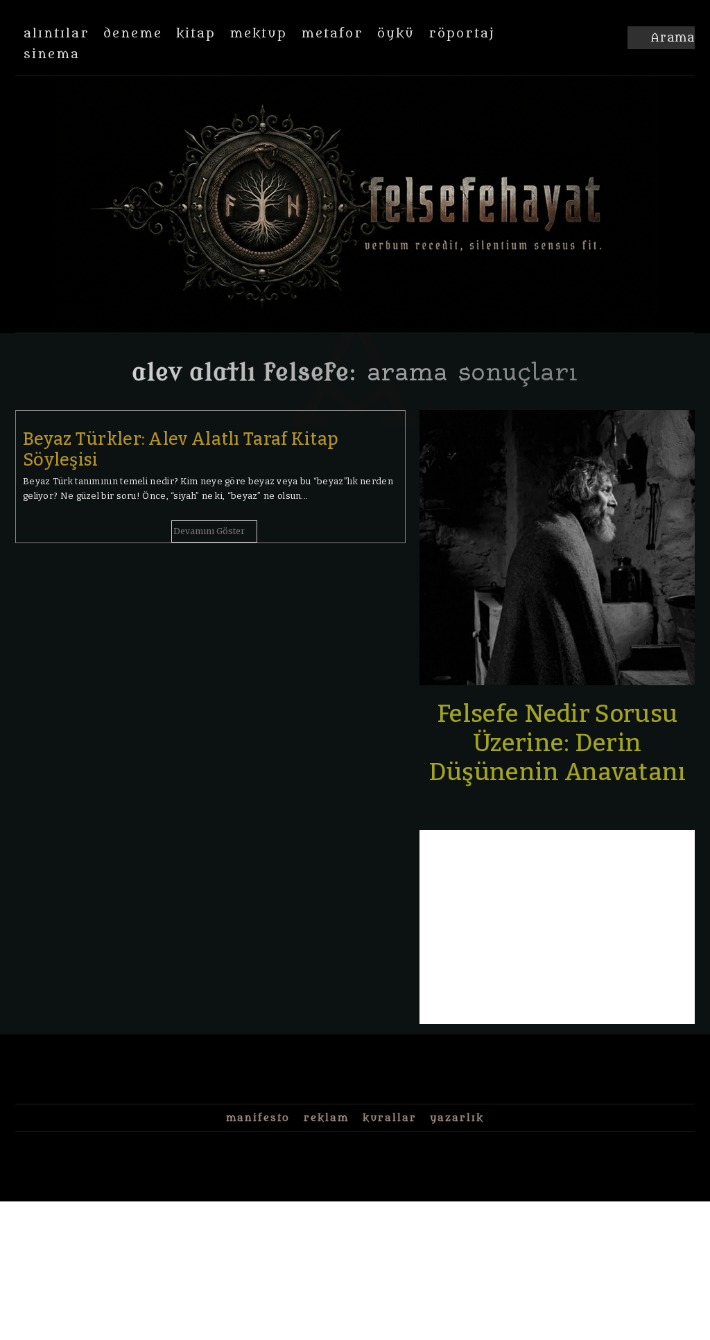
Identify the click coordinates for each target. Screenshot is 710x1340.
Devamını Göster (209, 531)
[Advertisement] (557, 927)
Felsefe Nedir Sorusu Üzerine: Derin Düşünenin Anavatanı (557, 742)
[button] (661, 38)
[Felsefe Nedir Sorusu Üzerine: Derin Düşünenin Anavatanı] (557, 547)
